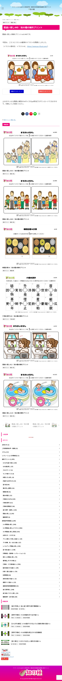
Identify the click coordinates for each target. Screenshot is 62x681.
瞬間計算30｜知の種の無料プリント (14, 267)
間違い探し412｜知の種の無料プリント (15, 364)
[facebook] (27, 113)
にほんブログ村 (5, 652)
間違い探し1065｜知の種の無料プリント (15, 219)
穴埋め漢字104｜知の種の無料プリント (15, 316)
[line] (35, 113)
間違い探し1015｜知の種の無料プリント (15, 171)
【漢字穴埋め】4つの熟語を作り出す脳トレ (24, 615)
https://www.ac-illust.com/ (37, 46)
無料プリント (7, 120)
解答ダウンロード (44, 91)
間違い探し (13, 120)
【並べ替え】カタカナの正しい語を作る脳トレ (25, 641)
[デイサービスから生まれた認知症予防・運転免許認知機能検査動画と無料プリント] (31, 9)
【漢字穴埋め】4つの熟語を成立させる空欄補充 (26, 632)
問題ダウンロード (15, 91)
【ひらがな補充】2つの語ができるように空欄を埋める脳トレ (30, 624)
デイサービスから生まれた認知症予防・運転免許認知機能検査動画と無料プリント (31, 668)
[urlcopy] (39, 113)
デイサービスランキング (7, 657)
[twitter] (23, 113)
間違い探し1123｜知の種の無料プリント (15, 413)
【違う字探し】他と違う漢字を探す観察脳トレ (25, 606)
